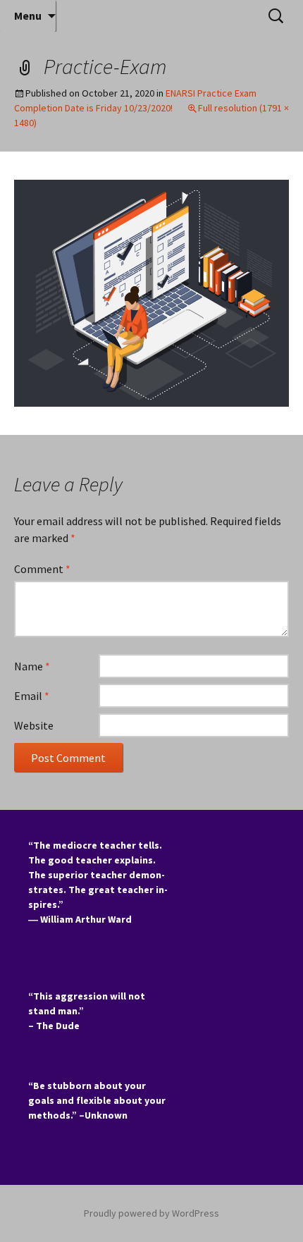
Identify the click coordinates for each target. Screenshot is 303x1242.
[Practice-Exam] (151, 292)
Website (34, 725)
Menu (28, 15)
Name (32, 666)
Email (31, 696)
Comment (42, 569)
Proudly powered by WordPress (151, 1213)
